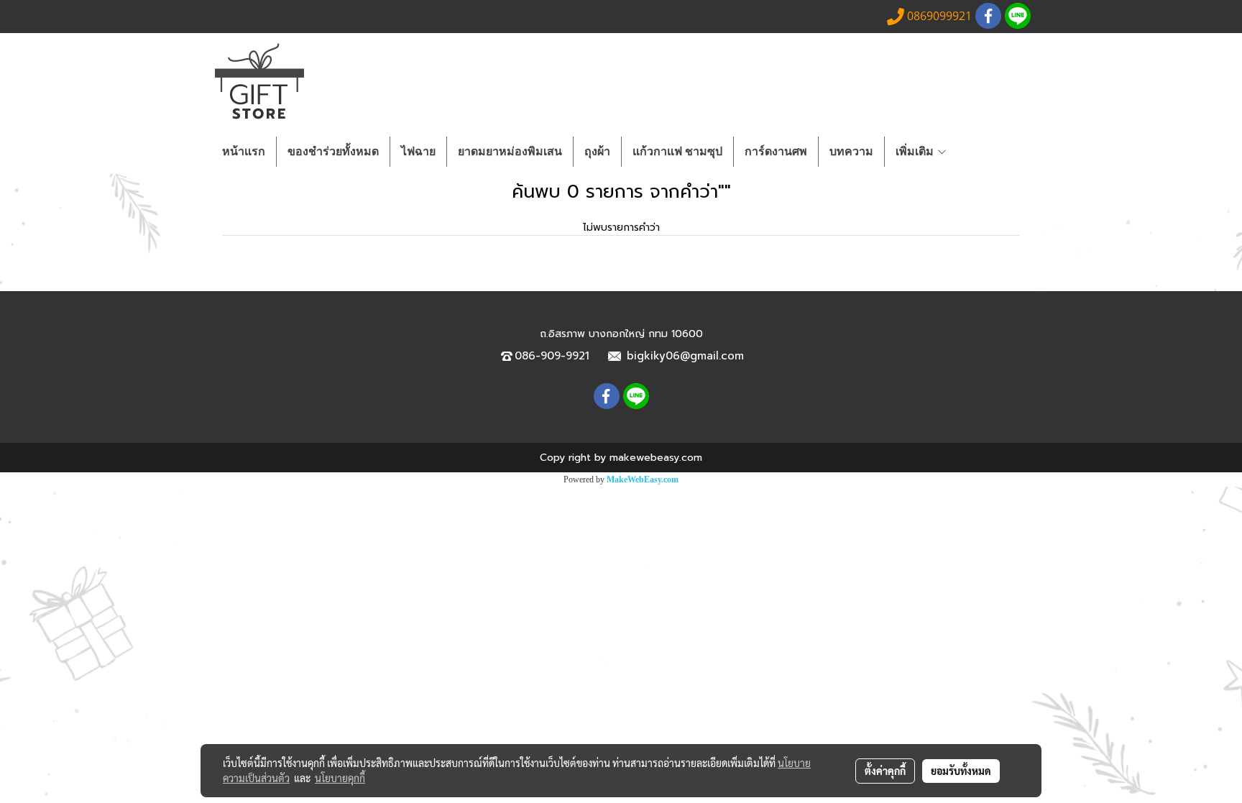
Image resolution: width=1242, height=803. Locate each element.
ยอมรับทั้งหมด (961, 770)
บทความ (851, 151)
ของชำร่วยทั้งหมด (333, 151)
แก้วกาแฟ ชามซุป (677, 151)
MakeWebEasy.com (642, 479)
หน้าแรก (243, 151)
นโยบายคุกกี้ (340, 777)
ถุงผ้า (597, 151)
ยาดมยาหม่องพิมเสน (510, 151)
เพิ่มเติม (916, 151)
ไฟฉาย (418, 151)
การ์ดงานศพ (776, 151)
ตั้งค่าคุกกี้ (885, 770)
